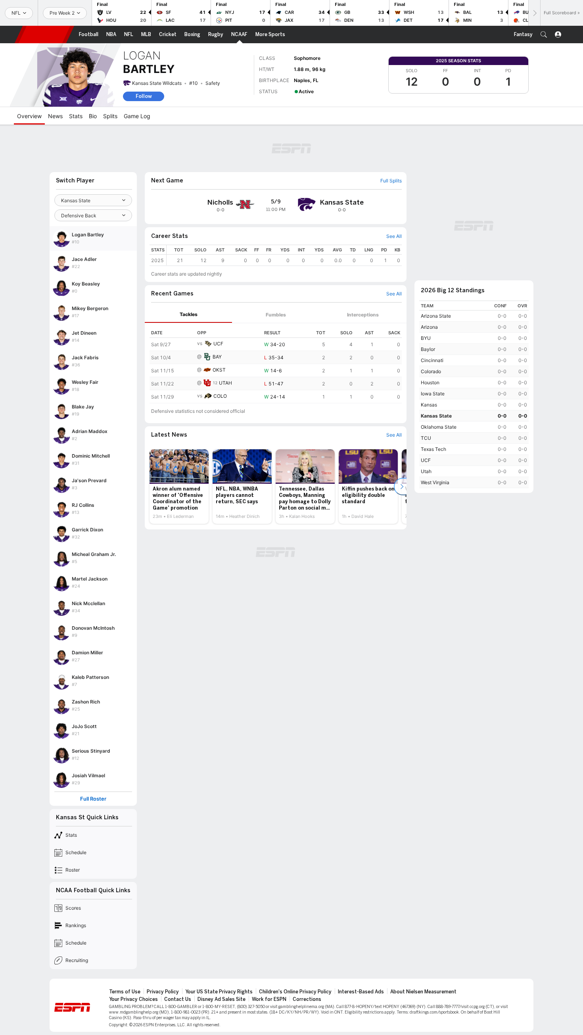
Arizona (429, 327)
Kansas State (436, 416)
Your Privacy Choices (133, 999)
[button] (544, 34)
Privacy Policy (163, 992)
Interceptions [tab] (363, 315)
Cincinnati (432, 360)
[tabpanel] (276, 363)
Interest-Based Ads (361, 992)
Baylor (428, 349)
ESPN (44, 34)
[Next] (534, 13)
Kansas (429, 405)
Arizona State (436, 316)
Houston (430, 382)
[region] (284, 255)
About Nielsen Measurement (423, 992)
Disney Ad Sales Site (221, 999)
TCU (426, 438)
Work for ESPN (269, 999)
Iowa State (433, 394)
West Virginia (435, 482)
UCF (218, 344)
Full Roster (93, 799)
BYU (426, 338)
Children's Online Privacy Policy (295, 992)
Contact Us (177, 999)
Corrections (307, 999)
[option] (179, 486)
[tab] (188, 315)
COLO (220, 396)
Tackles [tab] (189, 314)
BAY (217, 357)
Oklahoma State (438, 427)
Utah (426, 471)
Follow (144, 96)
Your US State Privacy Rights (219, 992)
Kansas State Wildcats (157, 83)
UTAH (225, 383)
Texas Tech (433, 449)
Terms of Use (124, 992)
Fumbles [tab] (276, 315)
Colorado (431, 371)
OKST (219, 370)
